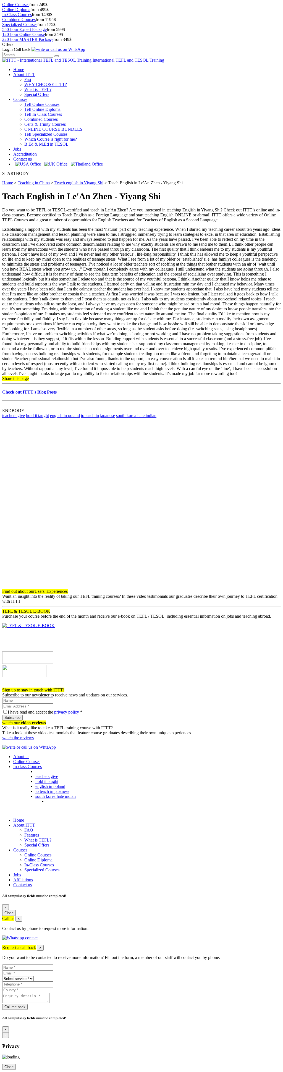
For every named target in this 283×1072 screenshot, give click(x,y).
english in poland (65, 415)
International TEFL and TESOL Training (128, 60)
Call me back (14, 1007)
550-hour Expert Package (24, 29)
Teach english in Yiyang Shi (78, 182)
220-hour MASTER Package (27, 39)
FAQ (28, 830)
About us (21, 756)
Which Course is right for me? (50, 139)
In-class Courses (27, 766)
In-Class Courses (17, 14)
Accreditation (25, 154)
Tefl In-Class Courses (43, 114)
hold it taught (37, 415)
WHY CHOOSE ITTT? (45, 84)
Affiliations (23, 879)
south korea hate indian (136, 415)
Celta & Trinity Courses (45, 124)
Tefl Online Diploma (42, 109)
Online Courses (15, 4)
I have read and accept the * (45, 712)
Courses (20, 99)
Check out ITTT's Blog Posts (29, 392)
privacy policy (66, 712)
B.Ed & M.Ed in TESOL (46, 144)
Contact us (22, 159)
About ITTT (24, 74)
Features (31, 835)
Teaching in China (34, 182)
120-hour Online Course (23, 34)
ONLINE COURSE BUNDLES (53, 129)
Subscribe (12, 717)
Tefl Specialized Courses (45, 134)
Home (18, 69)
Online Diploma (16, 9)
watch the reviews (18, 737)
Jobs (17, 149)
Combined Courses (19, 19)
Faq (27, 79)
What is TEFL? (37, 89)
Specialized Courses (19, 24)
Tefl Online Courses (41, 104)
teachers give (13, 415)
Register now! (14, 685)
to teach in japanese (98, 415)
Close (9, 913)
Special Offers (36, 94)
